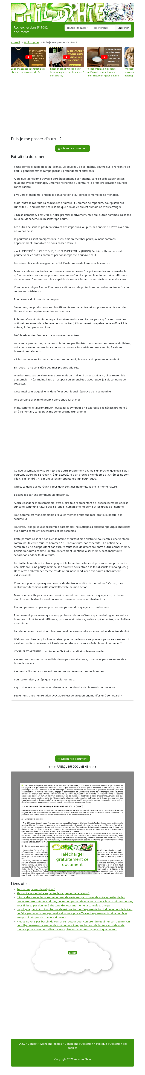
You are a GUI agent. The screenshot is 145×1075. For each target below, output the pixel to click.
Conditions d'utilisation (79, 1043)
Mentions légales (51, 1043)
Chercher (123, 27)
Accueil (15, 42)
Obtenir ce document (73, 148)
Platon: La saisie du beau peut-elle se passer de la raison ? (53, 893)
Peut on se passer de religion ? (36, 889)
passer (72, 953)
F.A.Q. (21, 1043)
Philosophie (31, 42)
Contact (32, 1043)
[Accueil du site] (72, 10)
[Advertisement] (72, 107)
